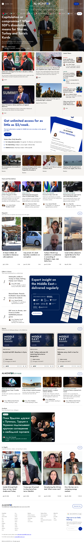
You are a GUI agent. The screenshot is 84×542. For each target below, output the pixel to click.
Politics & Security (25, 9)
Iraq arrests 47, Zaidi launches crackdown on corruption (31, 255)
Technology (38, 9)
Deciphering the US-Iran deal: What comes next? (52, 488)
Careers (55, 520)
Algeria (16, 530)
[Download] (23, 366)
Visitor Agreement (44, 515)
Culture (32, 9)
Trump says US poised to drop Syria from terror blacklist (31, 489)
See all (79, 13)
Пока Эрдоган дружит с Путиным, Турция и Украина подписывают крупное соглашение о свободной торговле (16, 425)
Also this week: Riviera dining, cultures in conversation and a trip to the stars (31, 393)
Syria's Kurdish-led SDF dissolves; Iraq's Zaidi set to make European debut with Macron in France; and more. (71, 200)
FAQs (42, 518)
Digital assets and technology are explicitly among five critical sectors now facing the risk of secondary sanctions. (52, 198)
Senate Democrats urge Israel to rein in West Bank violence (72, 195)
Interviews (61, 9)
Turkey (3, 515)
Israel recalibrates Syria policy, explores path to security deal (69, 60)
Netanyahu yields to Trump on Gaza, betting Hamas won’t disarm (17, 278)
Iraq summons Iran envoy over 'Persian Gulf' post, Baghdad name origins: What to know (48, 68)
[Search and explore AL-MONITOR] (3, 4)
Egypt (3, 525)
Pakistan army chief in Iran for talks (67, 353)
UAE (2, 520)
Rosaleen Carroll (10, 207)
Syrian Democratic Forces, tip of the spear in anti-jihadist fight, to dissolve (48, 99)
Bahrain (16, 518)
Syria (3, 530)
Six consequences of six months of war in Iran (11, 167)
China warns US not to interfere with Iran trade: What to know (69, 103)
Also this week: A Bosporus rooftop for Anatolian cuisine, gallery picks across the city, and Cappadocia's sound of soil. (51, 395)
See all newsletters (37, 313)
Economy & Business (47, 9)
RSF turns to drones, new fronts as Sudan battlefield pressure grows (17, 313)
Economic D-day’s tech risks (50, 195)
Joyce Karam (12, 205)
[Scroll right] (82, 241)
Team (55, 518)
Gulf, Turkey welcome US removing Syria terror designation (39, 354)
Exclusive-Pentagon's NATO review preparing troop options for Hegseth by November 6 (31, 168)
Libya (16, 523)
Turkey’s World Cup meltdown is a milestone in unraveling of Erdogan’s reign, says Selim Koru (52, 257)
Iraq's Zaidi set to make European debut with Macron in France (69, 90)
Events (11, 4)
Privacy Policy (43, 516)
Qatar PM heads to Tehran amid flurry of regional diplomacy (15, 105)
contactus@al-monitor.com (20, 536)
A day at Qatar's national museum (31, 390)
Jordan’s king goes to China (9, 195)
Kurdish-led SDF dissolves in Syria (15, 352)
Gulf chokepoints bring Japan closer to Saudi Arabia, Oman (30, 195)
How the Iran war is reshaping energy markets (71, 489)
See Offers (7, 134)
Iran (2, 518)
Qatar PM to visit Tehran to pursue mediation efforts (52, 167)
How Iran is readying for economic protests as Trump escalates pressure (69, 75)
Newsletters (7, 4)
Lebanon (3, 528)
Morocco (16, 528)
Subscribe (76, 3)
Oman (16, 516)
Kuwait (16, 520)
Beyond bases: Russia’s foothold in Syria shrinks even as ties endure (17, 295)
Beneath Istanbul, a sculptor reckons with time (50, 391)
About (55, 515)
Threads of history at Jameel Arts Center (72, 391)
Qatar (3, 526)
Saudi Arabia (4, 516)
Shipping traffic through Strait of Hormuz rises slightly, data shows (72, 167)
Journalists (55, 516)
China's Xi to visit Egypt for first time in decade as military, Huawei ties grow (17, 72)
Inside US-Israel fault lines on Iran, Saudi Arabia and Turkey (10, 489)
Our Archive (30, 521)
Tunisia (16, 526)
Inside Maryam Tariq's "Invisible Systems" (10, 391)
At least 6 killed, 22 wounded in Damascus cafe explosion (10, 255)
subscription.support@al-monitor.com (24, 534)
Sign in (81, 3)
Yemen (16, 521)
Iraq (15, 513)
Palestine (3, 523)
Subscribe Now (77, 506)
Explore (55, 9)
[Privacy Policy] (25, 366)
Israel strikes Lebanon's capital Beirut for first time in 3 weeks (73, 255)
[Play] (4, 366)
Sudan (16, 525)
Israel (3, 521)
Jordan (16, 515)
